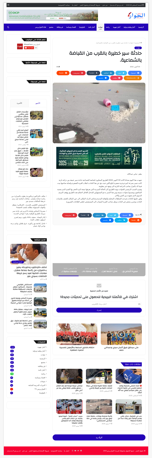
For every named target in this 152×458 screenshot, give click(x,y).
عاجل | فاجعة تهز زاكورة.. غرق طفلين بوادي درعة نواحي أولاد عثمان (21, 323)
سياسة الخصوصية (64, 5)
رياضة (108, 27)
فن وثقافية (41, 366)
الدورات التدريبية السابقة (36, 385)
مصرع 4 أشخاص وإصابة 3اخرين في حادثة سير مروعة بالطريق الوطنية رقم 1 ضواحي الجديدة (21, 300)
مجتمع (51, 27)
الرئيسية (141, 27)
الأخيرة (19, 103)
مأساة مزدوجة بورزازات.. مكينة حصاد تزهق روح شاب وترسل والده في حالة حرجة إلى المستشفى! (99, 418)
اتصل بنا (74, 5)
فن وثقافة (60, 27)
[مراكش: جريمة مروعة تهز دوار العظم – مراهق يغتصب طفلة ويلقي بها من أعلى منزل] (69, 376)
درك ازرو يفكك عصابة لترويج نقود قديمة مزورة (22, 171)
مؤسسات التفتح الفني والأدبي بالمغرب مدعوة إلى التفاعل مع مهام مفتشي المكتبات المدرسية (21, 117)
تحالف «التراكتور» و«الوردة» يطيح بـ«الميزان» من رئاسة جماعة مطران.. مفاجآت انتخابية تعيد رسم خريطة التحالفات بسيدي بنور (28, 198)
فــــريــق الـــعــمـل (116, 5)
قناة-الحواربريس (40, 27)
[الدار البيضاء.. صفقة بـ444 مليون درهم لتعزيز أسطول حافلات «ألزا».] (40, 312)
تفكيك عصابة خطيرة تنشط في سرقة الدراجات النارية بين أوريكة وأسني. (99, 387)
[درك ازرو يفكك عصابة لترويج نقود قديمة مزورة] (36, 172)
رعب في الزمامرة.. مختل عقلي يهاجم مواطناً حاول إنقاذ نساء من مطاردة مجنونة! (130, 418)
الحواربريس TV (40, 389)
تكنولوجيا (82, 27)
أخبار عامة (91, 27)
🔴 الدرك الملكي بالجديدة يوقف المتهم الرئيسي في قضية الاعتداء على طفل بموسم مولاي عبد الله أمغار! (129, 389)
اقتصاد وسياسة (71, 27)
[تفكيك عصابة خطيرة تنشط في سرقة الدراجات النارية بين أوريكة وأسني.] (99, 376)
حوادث (100, 27)
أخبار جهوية (116, 27)
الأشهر (37, 103)
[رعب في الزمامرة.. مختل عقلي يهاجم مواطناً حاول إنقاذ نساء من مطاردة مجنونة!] (129, 406)
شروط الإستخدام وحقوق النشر (90, 5)
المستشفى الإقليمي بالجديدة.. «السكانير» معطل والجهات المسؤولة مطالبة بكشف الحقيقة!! (22, 288)
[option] (129, 269)
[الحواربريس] (135, 15)
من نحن (104, 5)
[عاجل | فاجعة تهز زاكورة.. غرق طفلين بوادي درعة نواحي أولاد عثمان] (40, 324)
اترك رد (99, 437)
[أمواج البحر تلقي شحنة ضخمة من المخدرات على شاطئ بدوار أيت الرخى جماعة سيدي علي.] (36, 133)
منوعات (42, 381)
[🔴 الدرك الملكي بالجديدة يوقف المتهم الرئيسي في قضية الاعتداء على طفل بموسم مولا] (129, 376)
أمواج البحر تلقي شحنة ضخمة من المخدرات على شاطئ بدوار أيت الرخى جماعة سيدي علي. (21, 136)
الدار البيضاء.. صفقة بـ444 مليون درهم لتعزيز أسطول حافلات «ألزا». (22, 312)
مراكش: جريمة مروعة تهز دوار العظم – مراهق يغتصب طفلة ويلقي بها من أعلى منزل (69, 388)
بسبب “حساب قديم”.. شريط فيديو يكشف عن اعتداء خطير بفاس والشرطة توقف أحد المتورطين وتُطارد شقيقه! (70, 420)
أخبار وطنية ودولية (129, 27)
